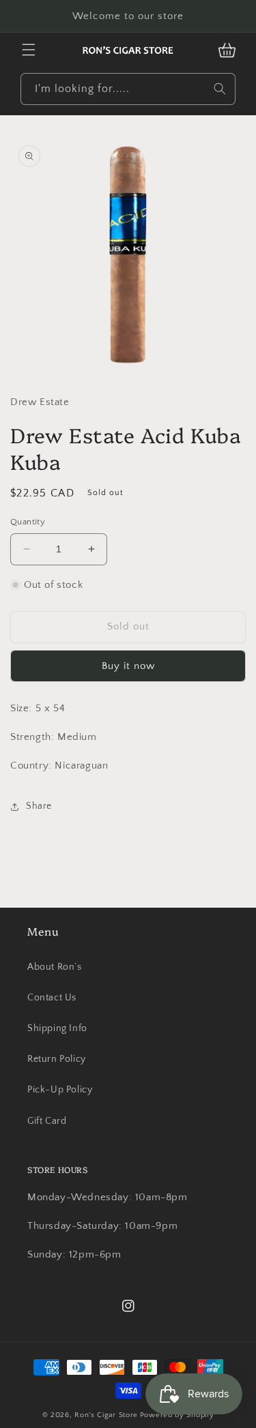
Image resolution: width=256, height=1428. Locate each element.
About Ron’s (54, 967)
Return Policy (56, 1059)
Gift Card (46, 1121)
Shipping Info (57, 1028)
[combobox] (128, 89)
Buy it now (128, 666)
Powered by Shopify (177, 1415)
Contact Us (51, 997)
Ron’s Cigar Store (106, 1415)
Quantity (27, 521)
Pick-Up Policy (59, 1089)
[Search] (220, 89)
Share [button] (39, 806)
